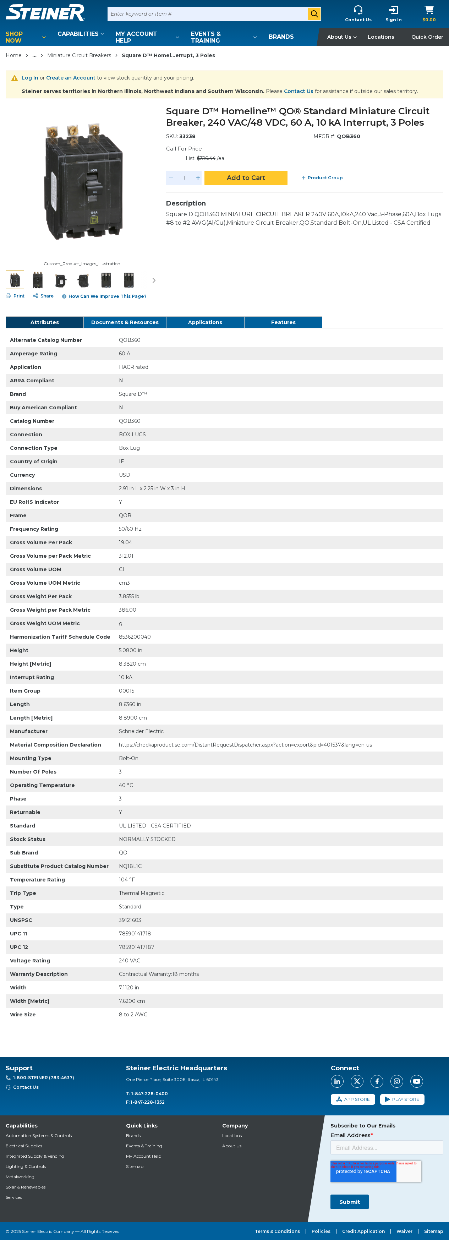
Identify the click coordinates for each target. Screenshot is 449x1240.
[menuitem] (27, 37)
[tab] (45, 322)
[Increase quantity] (198, 178)
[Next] (154, 280)
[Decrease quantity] (171, 178)
